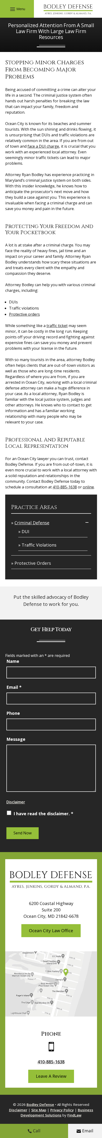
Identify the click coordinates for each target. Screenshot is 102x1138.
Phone (13, 713)
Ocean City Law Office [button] (51, 930)
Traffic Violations (39, 545)
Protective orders (24, 314)
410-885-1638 (65, 487)
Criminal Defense (31, 523)
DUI (25, 531)
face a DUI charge (43, 146)
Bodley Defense (40, 1104)
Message (15, 739)
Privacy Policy (62, 1110)
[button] (17, 9)
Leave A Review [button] (51, 1076)
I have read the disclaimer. (43, 813)
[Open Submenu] (87, 522)
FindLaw (74, 1115)
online (88, 487)
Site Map (38, 1110)
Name (12, 661)
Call (36, 1131)
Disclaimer (15, 802)
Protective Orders (32, 563)
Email (87, 1131)
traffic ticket (57, 325)
